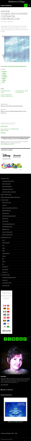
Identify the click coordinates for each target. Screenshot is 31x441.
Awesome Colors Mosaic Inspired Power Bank (12, 105)
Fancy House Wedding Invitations (9, 208)
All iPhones (3, 132)
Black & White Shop (6, 202)
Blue (3, 245)
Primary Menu (29, 5)
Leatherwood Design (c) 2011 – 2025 (9, 433)
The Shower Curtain (6, 282)
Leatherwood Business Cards (9, 216)
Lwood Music (5, 218)
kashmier (11, 21)
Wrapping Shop (5, 229)
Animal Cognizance (7, 389)
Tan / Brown (5, 266)
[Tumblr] (9, 339)
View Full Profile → (5, 384)
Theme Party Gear (5, 178)
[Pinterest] (13, 339)
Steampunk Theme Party (7, 189)
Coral (3, 248)
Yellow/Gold (5, 269)
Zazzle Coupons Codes (6, 194)
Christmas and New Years (8, 181)
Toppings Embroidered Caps (8, 224)
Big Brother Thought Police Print (15, 421)
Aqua (3, 240)
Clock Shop (4, 280)
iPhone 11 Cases (5, 130)
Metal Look (4, 272)
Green (3, 250)
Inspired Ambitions (6, 5)
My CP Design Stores (5, 274)
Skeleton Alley (5, 213)
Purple (3, 261)
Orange (4, 256)
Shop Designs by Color (6, 237)
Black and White (6, 242)
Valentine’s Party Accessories (9, 192)
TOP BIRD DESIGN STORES (7, 226)
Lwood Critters (5, 285)
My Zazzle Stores (4, 200)
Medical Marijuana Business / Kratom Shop (10, 197)
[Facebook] (5, 339)
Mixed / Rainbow (6, 253)
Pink (3, 258)
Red (3, 264)
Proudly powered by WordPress (7, 439)
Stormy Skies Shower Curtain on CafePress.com (16, 66)
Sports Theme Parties (7, 186)
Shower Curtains (5, 11)
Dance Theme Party (6, 183)
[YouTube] (21, 339)
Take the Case (5, 221)
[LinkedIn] (17, 339)
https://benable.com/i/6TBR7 (7, 144)
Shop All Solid (4, 126)
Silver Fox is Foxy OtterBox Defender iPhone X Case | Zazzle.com (13, 111)
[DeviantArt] (25, 339)
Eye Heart (4, 205)
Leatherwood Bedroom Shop (9, 277)
